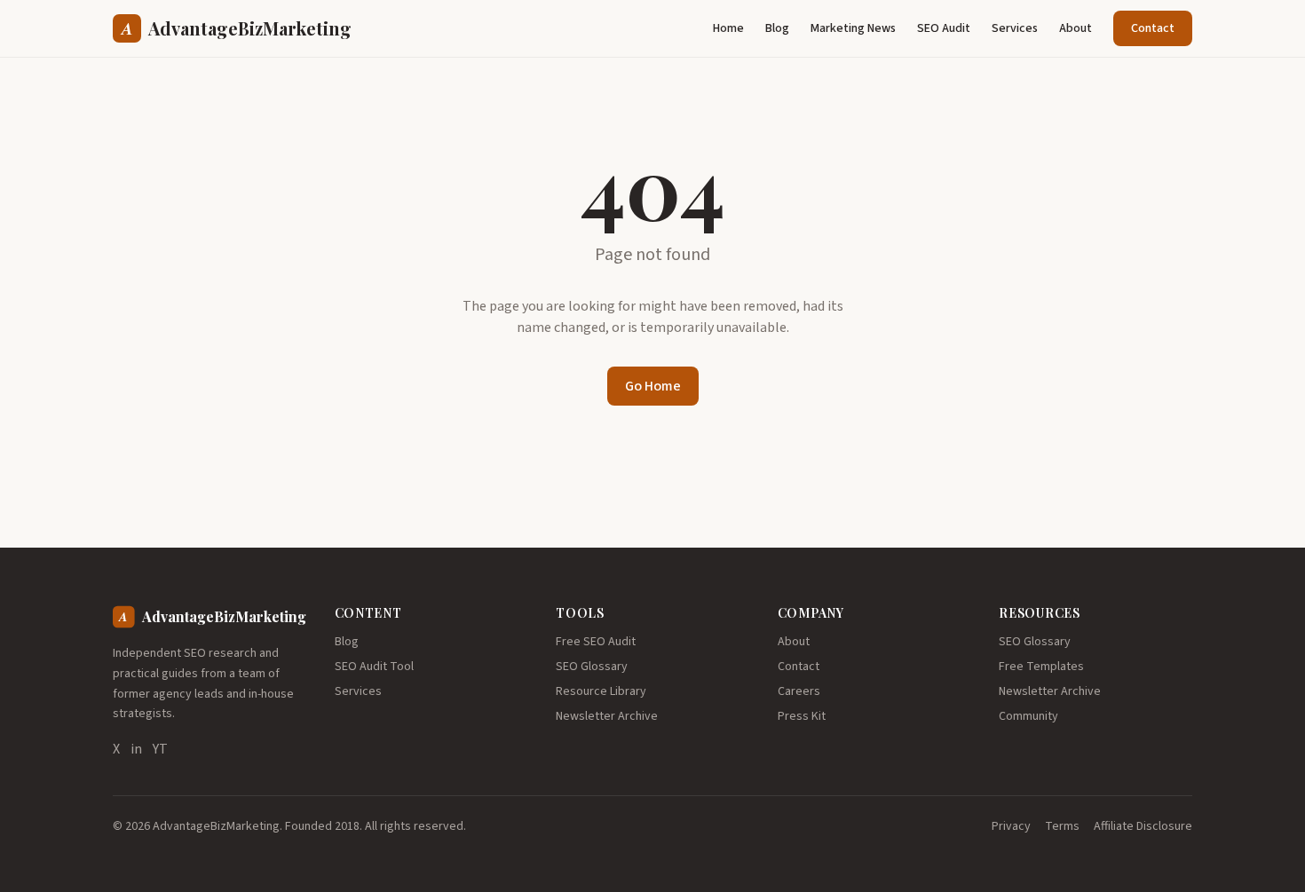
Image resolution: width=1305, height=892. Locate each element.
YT (160, 749)
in (136, 749)
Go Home (653, 386)
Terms (1062, 826)
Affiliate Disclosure (1143, 826)
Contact (1152, 28)
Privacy (1011, 826)
